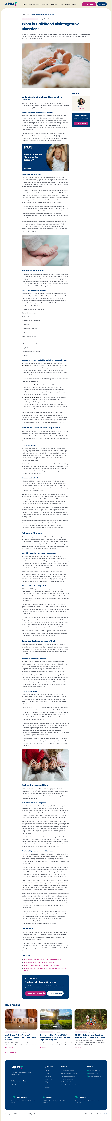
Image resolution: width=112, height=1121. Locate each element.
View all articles (9, 1052)
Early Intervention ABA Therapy (70, 1085)
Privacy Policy (89, 1114)
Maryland (82, 1097)
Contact (74, 4)
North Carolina (22, 1097)
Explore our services (34, 993)
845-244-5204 (56, 993)
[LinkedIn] (12, 1084)
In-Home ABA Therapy (67, 1070)
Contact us (80, 123)
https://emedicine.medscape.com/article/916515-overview (41, 965)
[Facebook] (16, 1084)
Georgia (49, 1097)
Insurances (54, 4)
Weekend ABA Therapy (68, 1082)
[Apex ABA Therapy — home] (17, 1068)
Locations (45, 4)
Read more (8, 1047)
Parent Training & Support (68, 1076)
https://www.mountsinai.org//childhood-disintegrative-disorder (43, 959)
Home (23, 14)
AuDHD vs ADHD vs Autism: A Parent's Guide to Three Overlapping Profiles (20, 1037)
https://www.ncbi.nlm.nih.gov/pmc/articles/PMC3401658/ (41, 962)
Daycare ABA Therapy (67, 1079)
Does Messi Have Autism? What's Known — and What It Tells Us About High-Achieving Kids (55, 1037)
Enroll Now (102, 4)
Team (30, 4)
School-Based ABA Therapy (69, 1073)
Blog (62, 4)
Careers (67, 4)
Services (35, 4)
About (25, 4)
